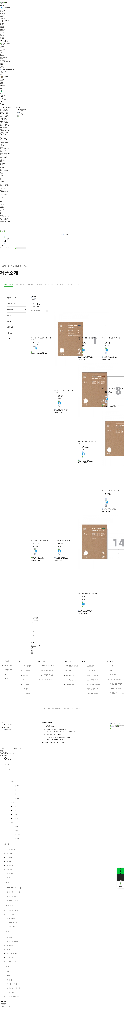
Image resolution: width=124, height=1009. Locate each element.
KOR (19, 109)
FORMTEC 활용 (4, 113)
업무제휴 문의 (8, 670)
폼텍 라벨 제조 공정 (5, 110)
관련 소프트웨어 (4, 156)
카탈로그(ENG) (8, 678)
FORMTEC (2, 104)
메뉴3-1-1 (17, 786)
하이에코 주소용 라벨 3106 (61, 558)
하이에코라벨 (7, 7)
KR (22, 113)
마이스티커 (7, 91)
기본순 (36, 301)
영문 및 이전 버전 (4, 154)
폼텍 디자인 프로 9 (5, 148)
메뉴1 (9, 769)
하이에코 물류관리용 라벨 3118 (85, 357)
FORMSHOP (7, 727)
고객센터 (2, 172)
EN (22, 114)
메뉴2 (9, 773)
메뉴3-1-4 (17, 798)
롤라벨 (9, 61)
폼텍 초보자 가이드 (5, 116)
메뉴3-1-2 (17, 790)
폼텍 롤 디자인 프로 (5, 151)
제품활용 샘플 (4, 142)
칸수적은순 (37, 303)
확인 (1, 750)
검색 (32, 650)
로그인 (1, 755)
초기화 (36, 617)
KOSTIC (6, 726)
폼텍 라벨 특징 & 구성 (5, 109)
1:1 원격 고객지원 (5, 216)
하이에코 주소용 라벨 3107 (37, 558)
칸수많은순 (37, 304)
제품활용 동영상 (4, 130)
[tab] (63, 764)
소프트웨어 (3, 147)
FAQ (1, 175)
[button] (32, 622)
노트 (5, 99)
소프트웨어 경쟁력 (5, 112)
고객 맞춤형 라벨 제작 (6, 218)
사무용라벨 (7, 20)
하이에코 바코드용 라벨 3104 (109, 406)
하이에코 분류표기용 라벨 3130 (62, 410)
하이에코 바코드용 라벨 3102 (109, 510)
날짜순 (36, 618)
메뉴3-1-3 (17, 794)
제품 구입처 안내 (4, 220)
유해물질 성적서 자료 (5, 221)
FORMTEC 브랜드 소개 (6, 107)
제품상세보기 (41, 352)
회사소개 (6, 661)
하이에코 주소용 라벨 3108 (84, 611)
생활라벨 (9, 43)
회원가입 (6, 755)
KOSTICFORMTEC (8, 724)
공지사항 (2, 207)
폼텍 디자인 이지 (4, 150)
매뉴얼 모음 (3, 118)
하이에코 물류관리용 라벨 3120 (109, 357)
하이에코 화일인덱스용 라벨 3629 (39, 353)
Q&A (1, 197)
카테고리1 (6, 764)
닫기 (32, 652)
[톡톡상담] (120, 871)
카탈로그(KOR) (8, 674)
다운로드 (2, 144)
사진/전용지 (10, 69)
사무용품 (6, 76)
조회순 (36, 620)
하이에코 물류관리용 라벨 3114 (85, 461)
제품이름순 (37, 306)
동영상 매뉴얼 (4, 119)
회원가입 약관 (8, 665)
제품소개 (2, 3)
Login (18, 107)
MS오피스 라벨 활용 (5, 153)
